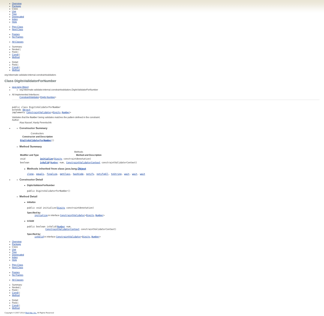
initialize (46, 159)
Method (16, 57)
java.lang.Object (20, 87)
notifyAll (102, 174)
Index (15, 19)
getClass (65, 174)
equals (40, 174)
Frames (16, 34)
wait (126, 174)
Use (14, 11)
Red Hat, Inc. (31, 313)
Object (26, 110)
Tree (14, 14)
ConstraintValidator (29, 97)
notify (90, 174)
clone (30, 174)
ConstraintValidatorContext (83, 162)
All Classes (17, 42)
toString (116, 174)
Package (16, 6)
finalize (52, 174)
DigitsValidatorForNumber (36, 140)
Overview (17, 3)
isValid (44, 162)
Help (14, 22)
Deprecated (18, 16)
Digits (43, 97)
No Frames (17, 37)
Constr (15, 54)
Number (51, 97)
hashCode (78, 174)
